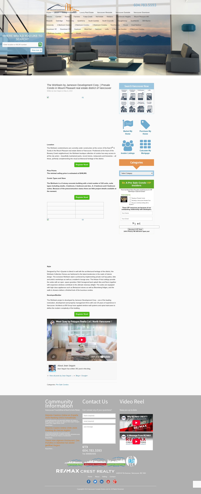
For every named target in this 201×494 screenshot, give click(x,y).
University (50, 25)
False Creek (87, 17)
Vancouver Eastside (123, 12)
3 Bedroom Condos (100, 25)
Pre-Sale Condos (62, 384)
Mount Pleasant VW (141, 17)
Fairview (77, 17)
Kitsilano (110, 17)
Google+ (85, 376)
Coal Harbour (136, 25)
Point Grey (70, 21)
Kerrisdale (99, 17)
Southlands (135, 21)
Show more (35, 50)
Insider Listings (128, 153)
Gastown (77, 29)
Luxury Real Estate (87, 12)
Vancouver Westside (104, 12)
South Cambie (93, 21)
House (125, 25)
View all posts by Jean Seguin (61, 376)
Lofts (107, 29)
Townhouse (68, 33)
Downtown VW (65, 29)
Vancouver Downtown (142, 12)
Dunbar (67, 17)
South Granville (108, 21)
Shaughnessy (122, 21)
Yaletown (98, 29)
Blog (77, 376)
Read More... (49, 425)
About (56, 12)
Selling (64, 12)
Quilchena (81, 21)
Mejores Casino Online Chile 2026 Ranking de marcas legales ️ (61, 429)
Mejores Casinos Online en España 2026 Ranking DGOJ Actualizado (61, 416)
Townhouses (115, 25)
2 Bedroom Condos (82, 25)
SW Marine (146, 21)
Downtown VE (51, 29)
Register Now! (82, 165)
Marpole (49, 21)
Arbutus (49, 17)
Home (48, 12)
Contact (73, 12)
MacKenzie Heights (123, 17)
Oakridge (59, 21)
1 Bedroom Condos (64, 25)
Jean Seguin (58, 91)
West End (87, 29)
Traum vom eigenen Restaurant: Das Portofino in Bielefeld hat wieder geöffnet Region (62, 443)
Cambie (58, 17)
